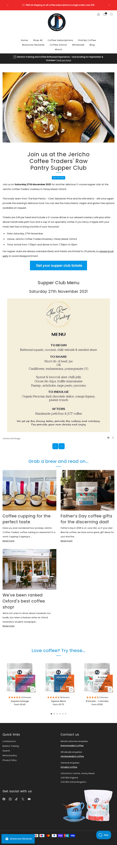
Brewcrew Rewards (33, 44)
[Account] (98, 14)
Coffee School (58, 44)
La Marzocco (9, 741)
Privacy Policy (10, 760)
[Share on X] (113, 437)
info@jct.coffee (69, 767)
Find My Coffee (87, 40)
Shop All (38, 40)
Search (6, 750)
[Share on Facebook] (108, 437)
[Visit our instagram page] (10, 799)
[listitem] (58, 5)
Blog (92, 44)
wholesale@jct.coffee (72, 756)
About (58, 49)
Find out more (64, 60)
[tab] (51, 713)
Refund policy (10, 755)
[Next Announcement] (109, 5)
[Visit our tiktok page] (16, 799)
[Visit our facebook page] (4, 799)
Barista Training (11, 745)
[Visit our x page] (23, 799)
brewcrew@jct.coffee (72, 745)
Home (24, 40)
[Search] (111, 14)
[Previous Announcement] (8, 5)
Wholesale (78, 44)
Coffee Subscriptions (60, 40)
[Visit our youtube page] (29, 799)
